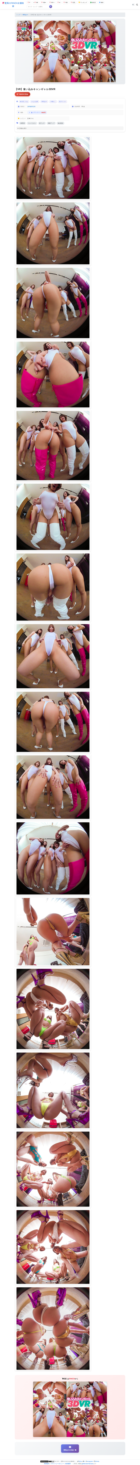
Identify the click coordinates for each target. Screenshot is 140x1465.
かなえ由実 (34, 101)
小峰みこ (53, 101)
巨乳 (74, 2)
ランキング (83, 2)
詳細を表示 (22, 128)
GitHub (97, 1461)
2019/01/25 (31, 106)
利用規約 (46, 1463)
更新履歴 (68, 1463)
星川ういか (62, 101)
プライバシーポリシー (57, 1463)
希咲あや (25, 14)
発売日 (94, 2)
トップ (18, 14)
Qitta (80, 1461)
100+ (44, 2)
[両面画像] (74, 51)
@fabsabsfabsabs (87, 1463)
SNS (102, 2)
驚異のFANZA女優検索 (14, 4)
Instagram (90, 1461)
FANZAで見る (23, 94)
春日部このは (24, 101)
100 (66, 2)
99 (37, 2)
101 (52, 2)
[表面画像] (24, 31)
